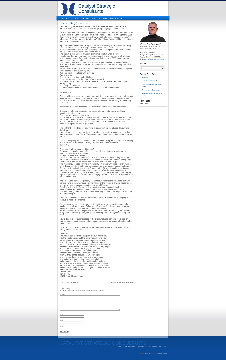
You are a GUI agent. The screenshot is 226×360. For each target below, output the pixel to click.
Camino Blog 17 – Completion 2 (121, 282)
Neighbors (145, 77)
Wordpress (147, 353)
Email (61, 320)
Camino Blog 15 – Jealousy (69, 282)
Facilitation (141, 346)
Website (62, 326)
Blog (105, 18)
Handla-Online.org (162, 353)
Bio (100, 18)
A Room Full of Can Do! (149, 81)
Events (93, 18)
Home (61, 18)
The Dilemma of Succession (151, 90)
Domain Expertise (115, 18)
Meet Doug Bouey (72, 18)
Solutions (85, 18)
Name (62, 314)
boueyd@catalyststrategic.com (154, 59)
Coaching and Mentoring (154, 346)
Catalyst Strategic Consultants (96, 8)
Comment (63, 294)
